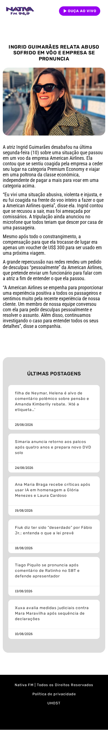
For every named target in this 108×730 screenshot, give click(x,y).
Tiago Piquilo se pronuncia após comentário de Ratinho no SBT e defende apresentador (47, 570)
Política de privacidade (54, 694)
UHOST (54, 703)
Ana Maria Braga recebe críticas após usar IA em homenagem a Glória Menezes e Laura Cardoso (52, 490)
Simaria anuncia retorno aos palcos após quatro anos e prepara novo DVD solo (53, 447)
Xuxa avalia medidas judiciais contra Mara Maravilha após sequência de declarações (52, 613)
